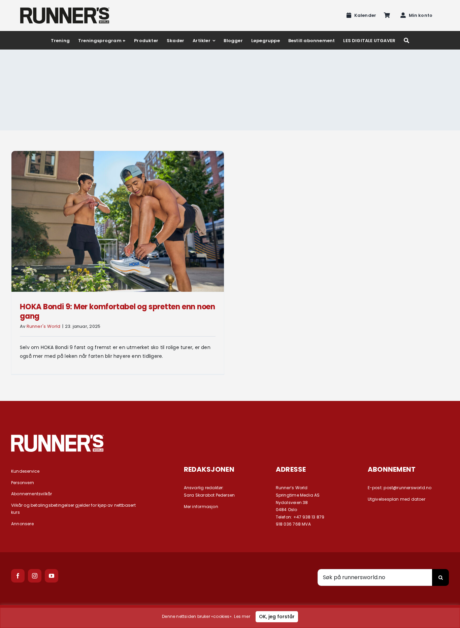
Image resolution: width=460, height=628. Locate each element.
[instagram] (34, 576)
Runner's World (44, 326)
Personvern (22, 482)
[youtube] (51, 576)
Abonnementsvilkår (31, 494)
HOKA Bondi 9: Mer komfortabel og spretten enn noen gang (117, 312)
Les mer (242, 616)
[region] (230, 616)
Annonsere (22, 524)
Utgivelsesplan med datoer (396, 499)
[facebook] (18, 576)
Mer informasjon (201, 506)
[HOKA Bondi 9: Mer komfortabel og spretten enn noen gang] (117, 221)
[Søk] (406, 40)
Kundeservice (25, 471)
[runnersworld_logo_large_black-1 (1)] (64, 9)
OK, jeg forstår (277, 616)
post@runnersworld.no (407, 488)
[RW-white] (57, 437)
